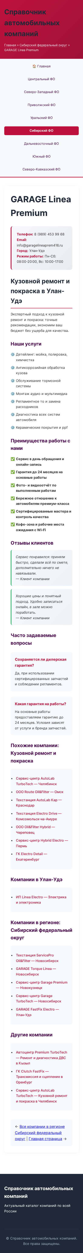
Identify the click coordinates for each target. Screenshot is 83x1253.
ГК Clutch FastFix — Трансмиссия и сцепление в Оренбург (39, 1076)
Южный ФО (42, 156)
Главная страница (45, 1138)
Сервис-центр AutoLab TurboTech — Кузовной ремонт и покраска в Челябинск (41, 1095)
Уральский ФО (41, 118)
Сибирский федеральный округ (43, 45)
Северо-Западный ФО (41, 92)
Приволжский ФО (42, 105)
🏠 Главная (41, 66)
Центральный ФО (41, 79)
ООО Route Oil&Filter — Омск (39, 792)
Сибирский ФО (41, 131)
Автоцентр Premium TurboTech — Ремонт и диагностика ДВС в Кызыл (41, 1057)
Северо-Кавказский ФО (41, 169)
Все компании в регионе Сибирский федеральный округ (40, 1132)
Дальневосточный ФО (41, 144)
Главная (10, 45)
